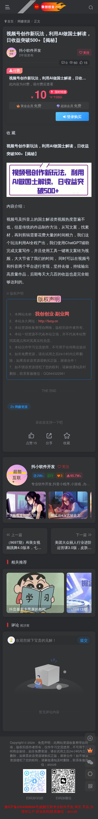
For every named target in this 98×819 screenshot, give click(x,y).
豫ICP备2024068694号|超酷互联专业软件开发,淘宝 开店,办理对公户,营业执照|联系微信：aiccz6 (49, 809)
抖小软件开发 (30, 50)
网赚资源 (24, 21)
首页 (10, 21)
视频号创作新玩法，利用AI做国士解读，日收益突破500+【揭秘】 (49, 36)
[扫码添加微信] (90, 762)
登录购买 (74, 116)
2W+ (40, 475)
